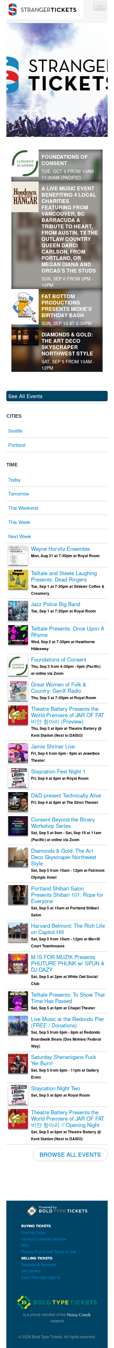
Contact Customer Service (43, 1238)
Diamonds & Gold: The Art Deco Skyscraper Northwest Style (67, 344)
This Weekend (23, 507)
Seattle (15, 430)
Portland (16, 444)
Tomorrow (18, 493)
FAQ (24, 1245)
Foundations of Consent (64, 160)
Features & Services (38, 1264)
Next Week (19, 536)
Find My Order (33, 1232)
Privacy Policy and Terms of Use (48, 1251)
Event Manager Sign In (40, 1277)
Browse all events (70, 1154)
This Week (19, 522)
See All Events (25, 396)
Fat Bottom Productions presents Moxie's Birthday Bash (66, 305)
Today (14, 479)
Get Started (31, 1270)
